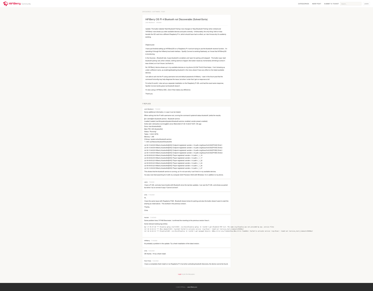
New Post (316, 4)
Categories (303, 4)
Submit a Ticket (331, 4)
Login (366, 4)
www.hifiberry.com (192, 287)
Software (156, 12)
